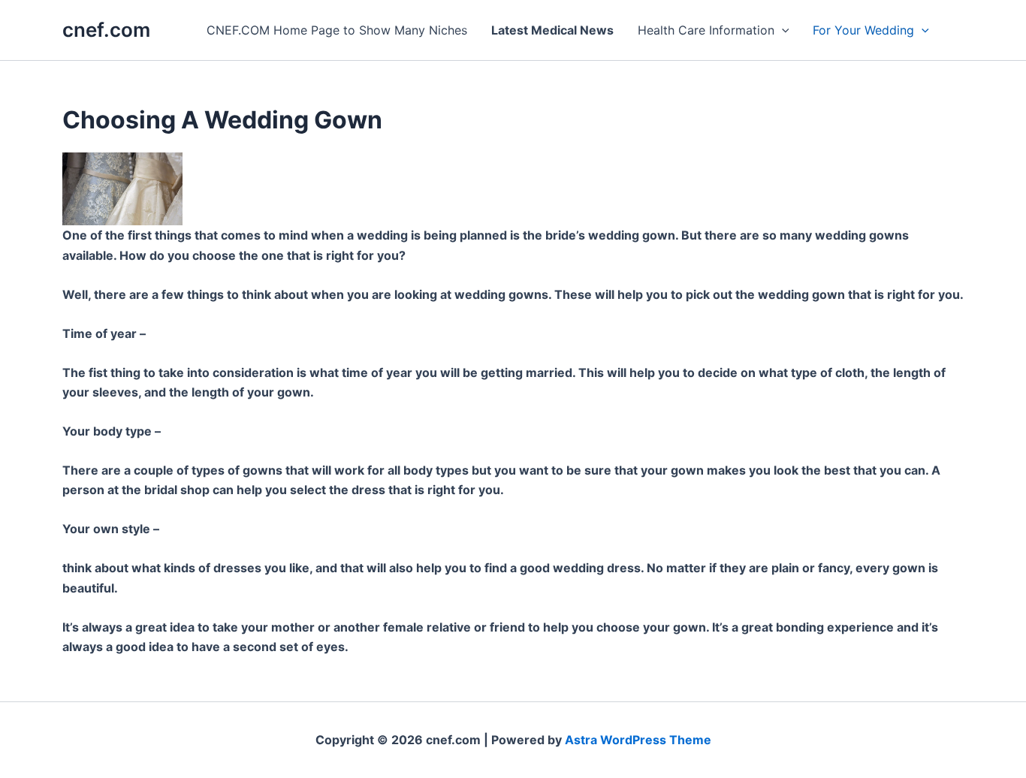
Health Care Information (706, 30)
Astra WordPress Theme (638, 739)
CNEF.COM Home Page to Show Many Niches (337, 30)
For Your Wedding (863, 30)
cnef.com (106, 29)
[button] (781, 30)
